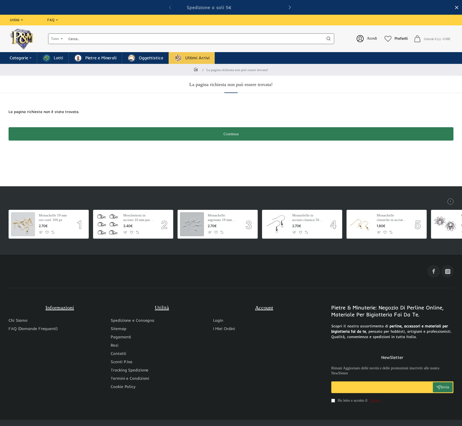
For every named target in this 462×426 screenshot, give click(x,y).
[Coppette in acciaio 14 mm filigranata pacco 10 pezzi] (445, 224)
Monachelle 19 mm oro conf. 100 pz (53, 217)
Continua (231, 134)
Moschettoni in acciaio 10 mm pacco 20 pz (138, 218)
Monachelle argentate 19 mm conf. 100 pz (220, 218)
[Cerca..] (328, 39)
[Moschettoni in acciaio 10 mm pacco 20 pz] (107, 224)
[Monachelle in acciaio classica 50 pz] (276, 224)
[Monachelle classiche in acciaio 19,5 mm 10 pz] (361, 224)
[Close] (456, 7)
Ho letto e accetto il (359, 400)
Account (264, 308)
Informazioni (59, 308)
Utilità (162, 308)
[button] (289, 7)
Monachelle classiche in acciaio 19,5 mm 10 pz (391, 218)
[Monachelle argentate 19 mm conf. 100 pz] (192, 224)
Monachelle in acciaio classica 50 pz (305, 218)
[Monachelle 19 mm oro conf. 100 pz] (23, 224)
